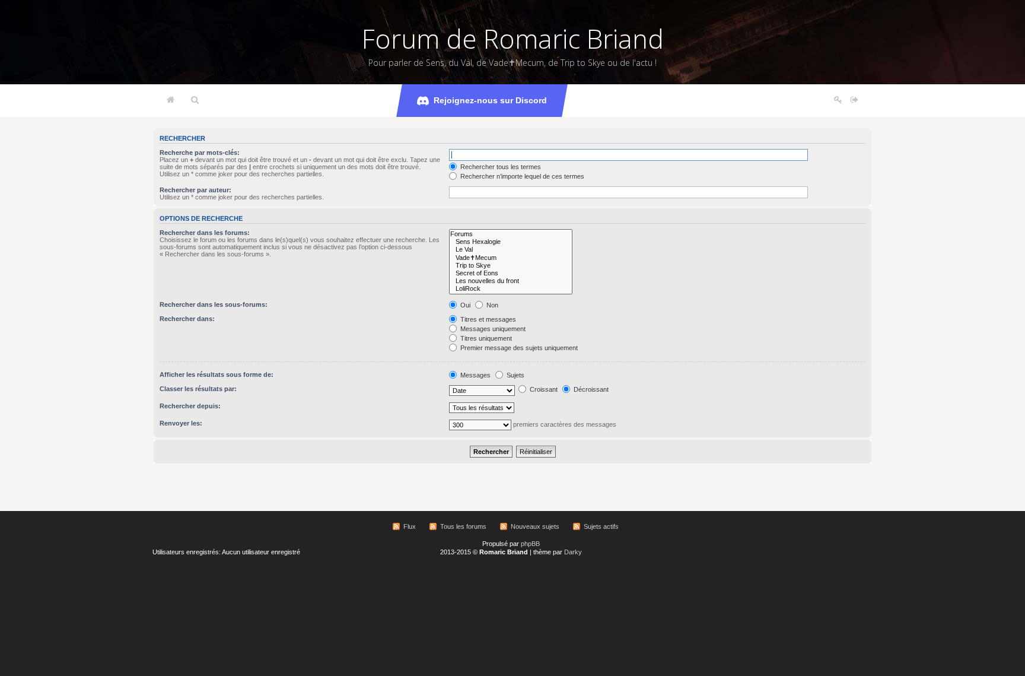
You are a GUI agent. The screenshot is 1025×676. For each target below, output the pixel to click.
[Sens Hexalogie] (510, 242)
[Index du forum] (170, 100)
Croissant (543, 389)
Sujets (514, 375)
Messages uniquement (492, 328)
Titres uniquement (485, 338)
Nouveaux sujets (535, 526)
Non (491, 305)
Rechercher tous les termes (500, 166)
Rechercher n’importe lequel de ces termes (521, 176)
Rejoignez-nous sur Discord (490, 100)
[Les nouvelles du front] (510, 281)
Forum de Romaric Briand (513, 38)
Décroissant (590, 389)
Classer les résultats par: (198, 388)
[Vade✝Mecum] (510, 258)
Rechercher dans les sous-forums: (214, 304)
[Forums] (510, 234)
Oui (464, 305)
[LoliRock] (510, 289)
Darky (573, 552)
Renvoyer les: (181, 423)
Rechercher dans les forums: (205, 232)
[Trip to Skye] (510, 265)
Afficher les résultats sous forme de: (216, 374)
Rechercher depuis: (190, 406)
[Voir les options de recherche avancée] (195, 100)
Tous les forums (463, 526)
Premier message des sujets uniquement (518, 347)
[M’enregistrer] (838, 100)
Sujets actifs (601, 526)
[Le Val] (510, 249)
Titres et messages (487, 319)
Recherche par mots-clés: (200, 152)
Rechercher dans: (187, 318)
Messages (475, 375)
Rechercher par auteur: (195, 189)
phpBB (530, 543)
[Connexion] (854, 100)
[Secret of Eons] (510, 273)
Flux (409, 526)
